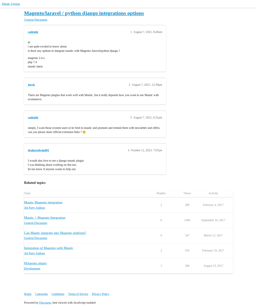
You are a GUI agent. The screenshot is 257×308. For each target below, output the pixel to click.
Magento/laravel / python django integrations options (84, 13)
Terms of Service (78, 294)
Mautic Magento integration (43, 202)
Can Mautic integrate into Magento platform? (55, 233)
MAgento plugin (35, 263)
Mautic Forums (11, 3)
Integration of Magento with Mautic (48, 248)
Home (27, 294)
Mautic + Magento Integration (44, 217)
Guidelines (58, 294)
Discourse (45, 302)
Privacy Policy (100, 294)
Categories (41, 294)
